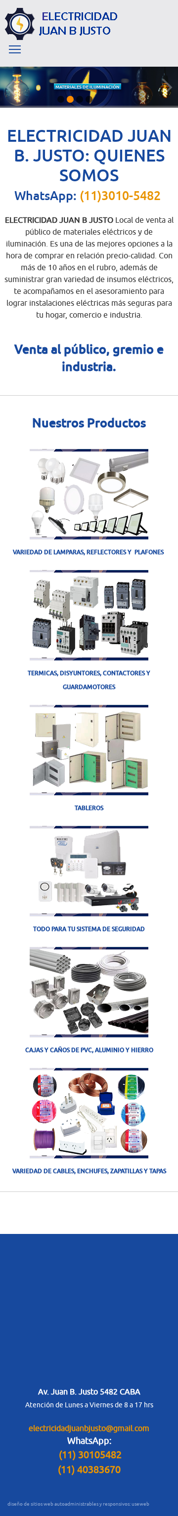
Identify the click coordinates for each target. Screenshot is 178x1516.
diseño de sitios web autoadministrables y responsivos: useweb (78, 1504)
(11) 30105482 (90, 1454)
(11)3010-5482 (120, 195)
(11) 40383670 (89, 1469)
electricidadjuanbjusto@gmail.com (89, 1428)
